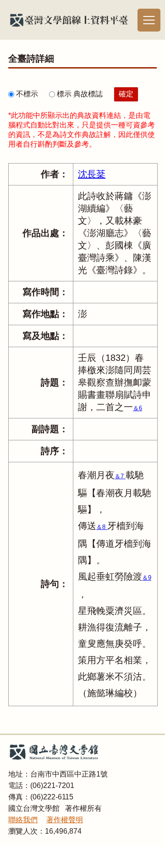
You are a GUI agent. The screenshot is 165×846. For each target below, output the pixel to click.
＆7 (120, 476)
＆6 (137, 408)
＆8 (101, 526)
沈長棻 (91, 174)
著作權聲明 (64, 820)
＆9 (146, 577)
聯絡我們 (23, 820)
